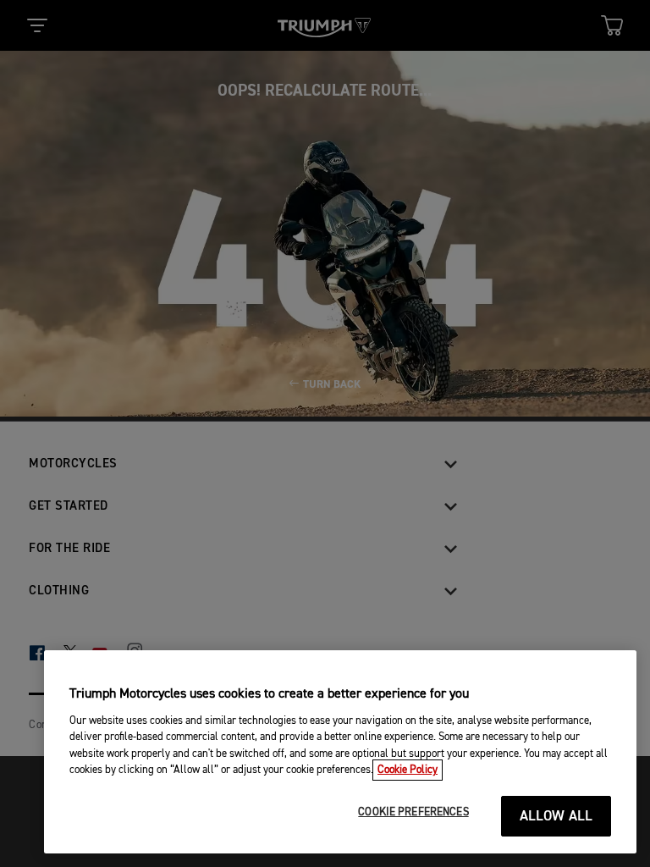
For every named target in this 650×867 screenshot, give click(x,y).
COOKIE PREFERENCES (413, 812)
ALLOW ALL (556, 816)
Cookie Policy (407, 770)
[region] (340, 751)
